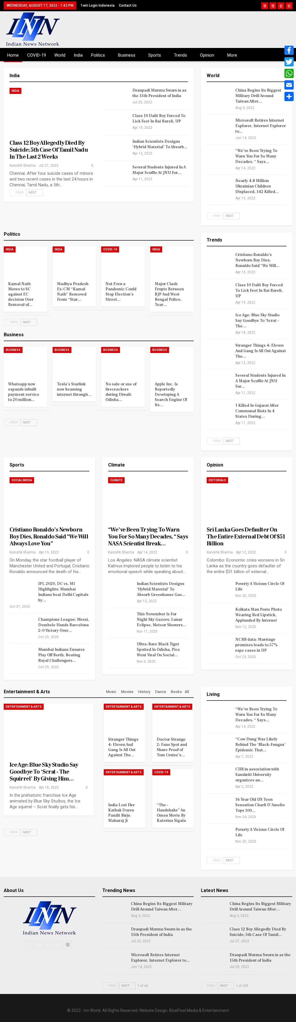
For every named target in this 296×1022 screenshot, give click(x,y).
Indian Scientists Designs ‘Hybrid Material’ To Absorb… (160, 144)
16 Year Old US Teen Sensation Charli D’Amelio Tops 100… (260, 805)
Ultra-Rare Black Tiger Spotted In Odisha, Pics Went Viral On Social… (158, 650)
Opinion (207, 55)
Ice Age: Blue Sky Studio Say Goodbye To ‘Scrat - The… (257, 321)
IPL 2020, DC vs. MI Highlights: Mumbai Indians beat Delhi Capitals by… (63, 592)
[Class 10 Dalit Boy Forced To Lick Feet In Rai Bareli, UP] (116, 122)
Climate (116, 480)
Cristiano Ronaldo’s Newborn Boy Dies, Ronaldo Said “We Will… (257, 260)
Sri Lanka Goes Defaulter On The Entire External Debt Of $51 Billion (246, 536)
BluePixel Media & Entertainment (199, 1010)
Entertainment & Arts (24, 706)
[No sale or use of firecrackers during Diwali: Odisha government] (123, 362)
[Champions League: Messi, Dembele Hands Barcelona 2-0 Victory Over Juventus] (22, 626)
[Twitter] (289, 62)
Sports (154, 55)
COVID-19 (36, 55)
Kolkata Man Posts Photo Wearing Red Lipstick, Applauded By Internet (258, 615)
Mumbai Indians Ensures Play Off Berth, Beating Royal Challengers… (61, 655)
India (78, 55)
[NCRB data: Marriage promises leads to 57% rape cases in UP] (219, 646)
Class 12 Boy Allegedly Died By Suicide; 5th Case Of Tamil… (258, 932)
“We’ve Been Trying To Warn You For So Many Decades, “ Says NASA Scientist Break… (148, 536)
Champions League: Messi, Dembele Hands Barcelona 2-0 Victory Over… (63, 625)
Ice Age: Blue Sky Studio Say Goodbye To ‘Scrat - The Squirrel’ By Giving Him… (44, 772)
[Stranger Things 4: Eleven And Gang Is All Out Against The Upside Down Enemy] (219, 352)
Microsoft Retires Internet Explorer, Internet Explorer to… (260, 126)
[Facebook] (289, 50)
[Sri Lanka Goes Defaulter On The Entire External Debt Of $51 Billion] (246, 500)
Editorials (217, 480)
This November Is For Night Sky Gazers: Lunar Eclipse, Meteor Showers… (161, 620)
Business (126, 55)
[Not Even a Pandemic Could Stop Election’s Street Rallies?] (123, 261)
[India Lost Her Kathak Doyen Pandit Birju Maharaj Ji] (124, 783)
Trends (180, 55)
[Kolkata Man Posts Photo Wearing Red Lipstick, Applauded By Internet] (219, 616)
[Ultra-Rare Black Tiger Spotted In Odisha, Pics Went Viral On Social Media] (120, 651)
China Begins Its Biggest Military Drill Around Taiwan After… (258, 96)
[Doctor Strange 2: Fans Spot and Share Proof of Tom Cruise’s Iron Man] (173, 718)
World (59, 55)
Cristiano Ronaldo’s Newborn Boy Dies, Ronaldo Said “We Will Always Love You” (49, 536)
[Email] (289, 85)
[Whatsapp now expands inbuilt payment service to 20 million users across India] (25, 362)
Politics (98, 55)
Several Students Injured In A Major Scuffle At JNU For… (159, 170)
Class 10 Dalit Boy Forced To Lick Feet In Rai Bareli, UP (158, 118)
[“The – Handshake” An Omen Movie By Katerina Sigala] (173, 783)
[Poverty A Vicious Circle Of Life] (219, 590)
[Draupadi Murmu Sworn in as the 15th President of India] (116, 97)
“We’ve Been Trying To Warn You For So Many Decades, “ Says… (256, 156)
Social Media (22, 480)
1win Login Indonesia (97, 5)
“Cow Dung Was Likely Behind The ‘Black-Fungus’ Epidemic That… (260, 745)
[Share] (289, 96)
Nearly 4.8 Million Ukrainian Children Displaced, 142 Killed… (257, 186)
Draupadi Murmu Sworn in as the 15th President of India (159, 93)
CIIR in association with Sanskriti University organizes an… (257, 775)
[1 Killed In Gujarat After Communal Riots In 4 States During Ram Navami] (219, 412)
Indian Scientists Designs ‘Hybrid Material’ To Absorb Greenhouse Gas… (161, 589)
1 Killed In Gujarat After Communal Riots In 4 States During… (257, 411)
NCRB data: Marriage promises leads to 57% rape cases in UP (256, 645)
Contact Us (128, 5)
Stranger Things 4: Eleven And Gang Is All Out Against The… (260, 351)
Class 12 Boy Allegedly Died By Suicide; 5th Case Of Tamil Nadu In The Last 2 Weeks (49, 150)
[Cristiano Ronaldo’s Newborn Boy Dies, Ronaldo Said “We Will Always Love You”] (219, 261)
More (232, 55)
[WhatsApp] (289, 73)
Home (13, 55)
